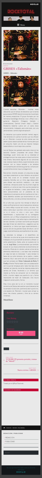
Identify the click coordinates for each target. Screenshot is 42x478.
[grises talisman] (21, 45)
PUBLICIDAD (10, 441)
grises (6, 349)
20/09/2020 (9, 63)
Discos (6, 65)
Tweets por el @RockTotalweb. (14, 383)
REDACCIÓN (9, 437)
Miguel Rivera (8, 300)
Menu (22, 25)
